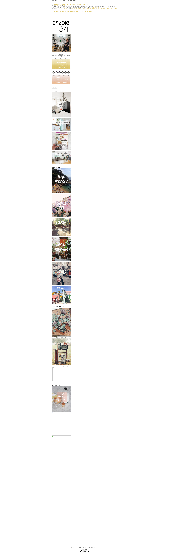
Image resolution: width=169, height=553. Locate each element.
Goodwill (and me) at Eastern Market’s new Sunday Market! (72, 11)
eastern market (77, 8)
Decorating (58, 8)
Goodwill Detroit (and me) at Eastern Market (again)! (69, 4)
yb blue (115, 8)
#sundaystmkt (69, 15)
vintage (53, 16)
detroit (72, 8)
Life (62, 8)
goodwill (83, 8)
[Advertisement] (61, 484)
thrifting (113, 15)
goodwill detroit (89, 8)
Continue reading (96, 7)
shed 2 (96, 15)
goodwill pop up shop (98, 8)
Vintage (65, 8)
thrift (110, 15)
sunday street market (108, 8)
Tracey (65, 5)
